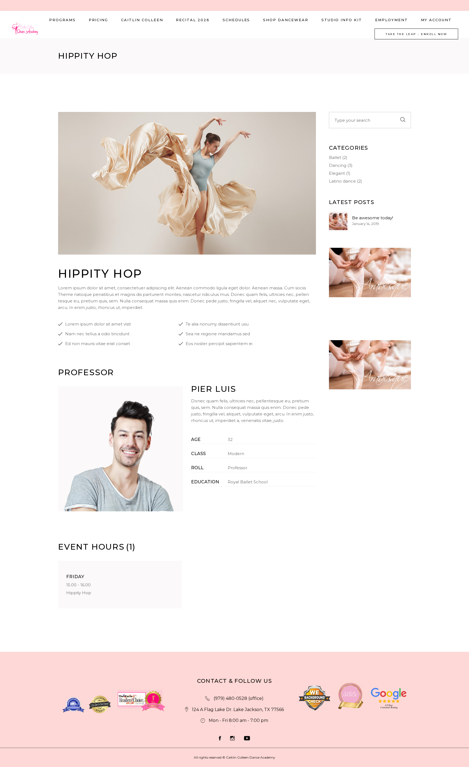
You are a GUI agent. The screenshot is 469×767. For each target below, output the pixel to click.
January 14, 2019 (365, 223)
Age (196, 439)
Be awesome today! (372, 217)
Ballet (335, 157)
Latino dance (342, 181)
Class (198, 453)
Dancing (337, 165)
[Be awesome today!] (338, 221)
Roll (197, 467)
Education (205, 481)
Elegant (337, 173)
